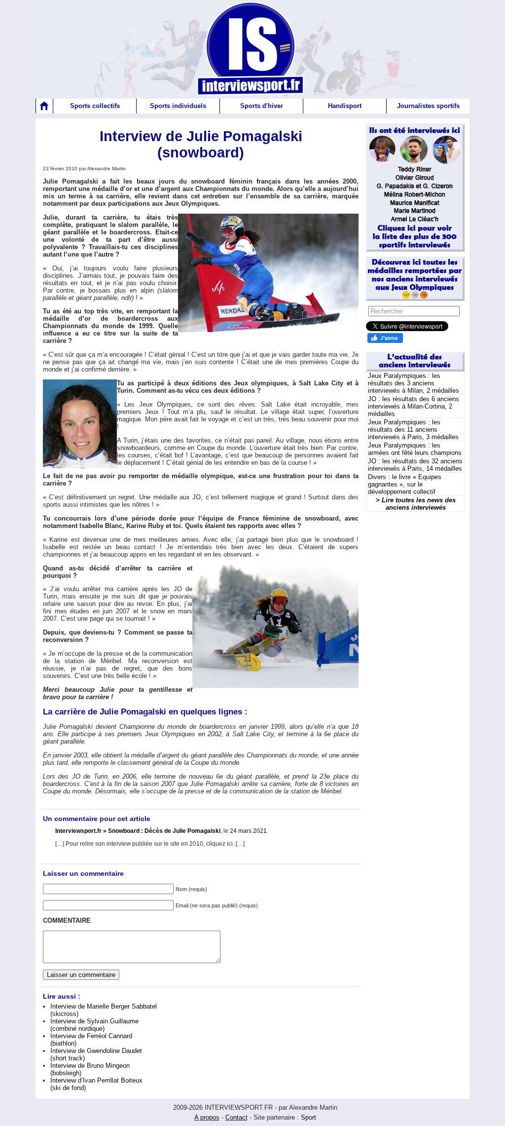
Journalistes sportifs (428, 106)
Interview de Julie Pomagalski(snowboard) (201, 144)
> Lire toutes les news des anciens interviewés (416, 503)
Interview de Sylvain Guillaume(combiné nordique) (94, 1024)
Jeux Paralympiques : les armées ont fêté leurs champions (415, 449)
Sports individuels (178, 106)
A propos (206, 1117)
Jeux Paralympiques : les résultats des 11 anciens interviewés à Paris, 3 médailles (413, 429)
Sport (308, 1117)
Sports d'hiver (261, 106)
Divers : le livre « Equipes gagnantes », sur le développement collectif (404, 484)
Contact (236, 1117)
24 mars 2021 (248, 831)
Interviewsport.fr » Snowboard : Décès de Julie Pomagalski (137, 831)
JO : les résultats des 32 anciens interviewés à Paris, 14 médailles (415, 464)
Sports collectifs (95, 106)
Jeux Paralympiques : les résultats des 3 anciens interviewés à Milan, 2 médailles (413, 383)
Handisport (344, 106)
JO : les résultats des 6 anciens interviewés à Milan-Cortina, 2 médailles (413, 406)
